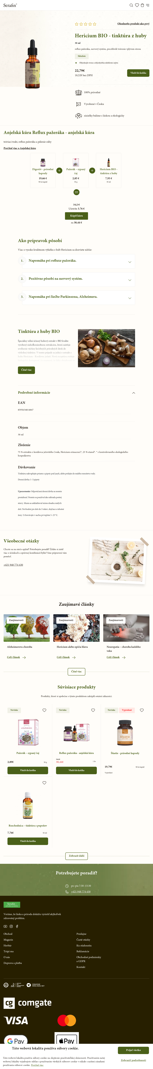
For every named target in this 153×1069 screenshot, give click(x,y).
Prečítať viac (37, 1065)
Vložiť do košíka (138, 73)
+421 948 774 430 (13, 565)
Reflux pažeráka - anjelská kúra (76, 753)
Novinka (14, 710)
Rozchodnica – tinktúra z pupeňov (28, 826)
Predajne (81, 934)
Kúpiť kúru (76, 216)
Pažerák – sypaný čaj (27, 753)
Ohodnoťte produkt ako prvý (133, 24)
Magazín (8, 940)
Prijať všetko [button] (133, 1050)
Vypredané (127, 710)
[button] (133, 1061)
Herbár (8, 945)
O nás (7, 957)
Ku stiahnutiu (84, 945)
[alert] (76, 1056)
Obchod (8, 934)
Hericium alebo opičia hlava (72, 647)
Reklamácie (82, 951)
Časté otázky (83, 940)
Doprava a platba (13, 963)
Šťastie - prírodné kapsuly (125, 753)
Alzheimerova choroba (19, 647)
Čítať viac (26, 370)
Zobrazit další (76, 856)
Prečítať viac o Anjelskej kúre (20, 148)
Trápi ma (9, 951)
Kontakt (80, 967)
